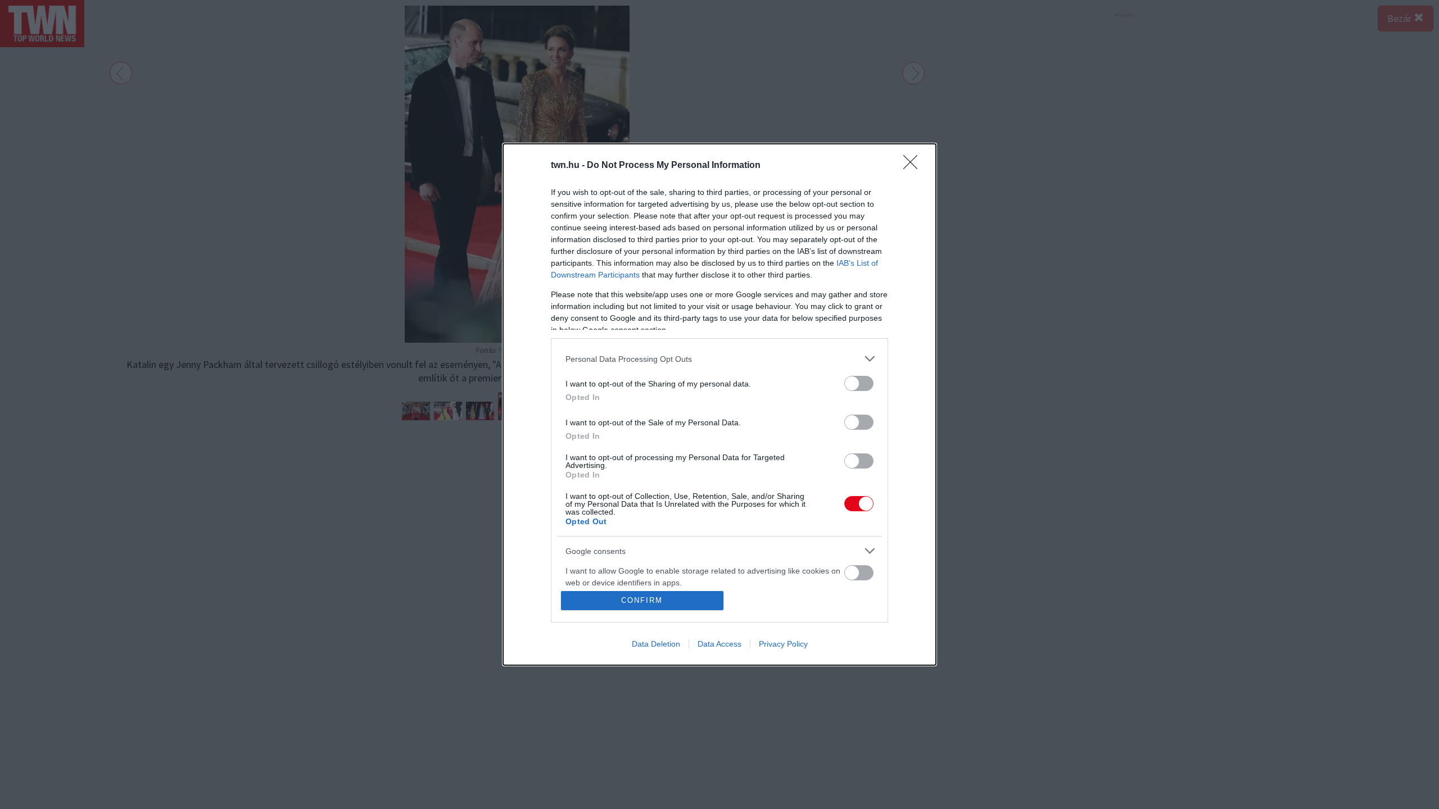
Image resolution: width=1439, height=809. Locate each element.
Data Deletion (656, 643)
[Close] (914, 165)
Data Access (719, 643)
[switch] (859, 383)
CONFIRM (642, 600)
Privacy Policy (783, 643)
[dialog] (719, 404)
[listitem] (719, 359)
